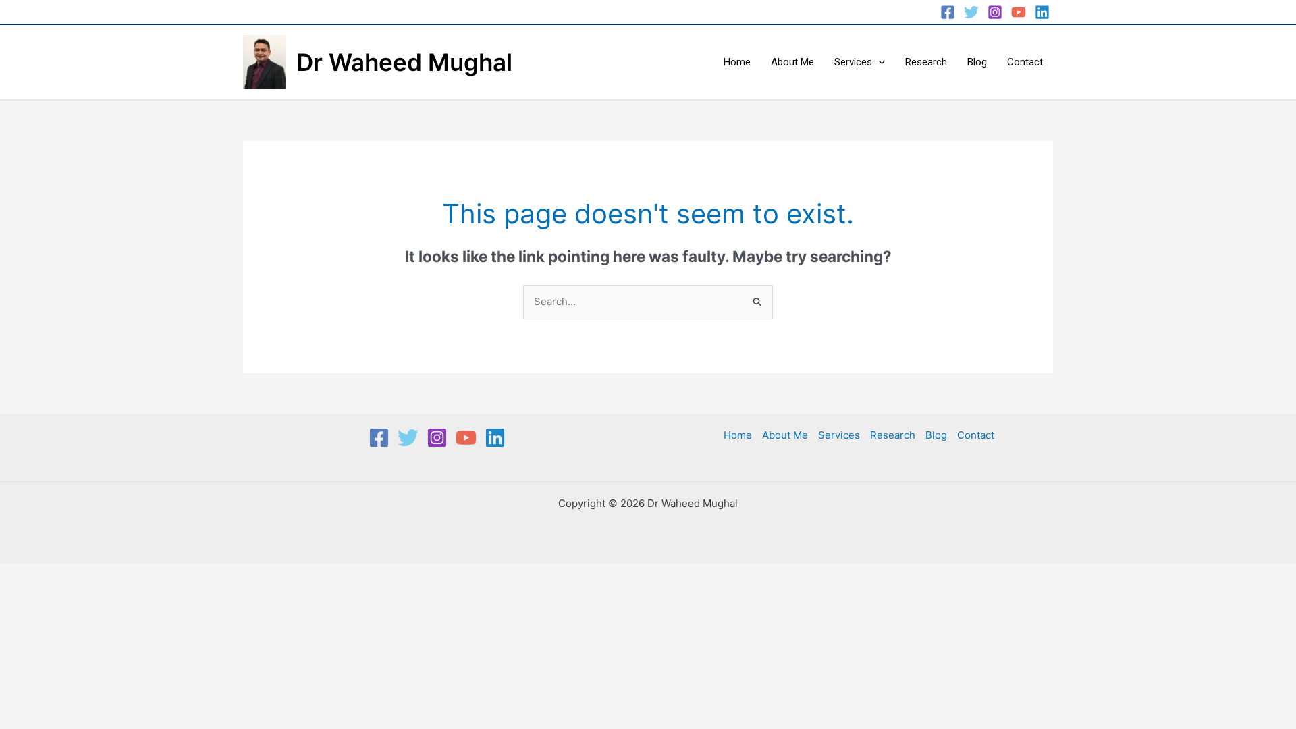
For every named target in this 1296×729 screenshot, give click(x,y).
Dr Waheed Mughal (404, 62)
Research (926, 62)
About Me (792, 62)
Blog (977, 62)
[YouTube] (1018, 12)
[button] (878, 62)
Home (737, 62)
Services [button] (853, 62)
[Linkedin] (1042, 12)
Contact (1025, 62)
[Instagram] (995, 12)
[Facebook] (948, 12)
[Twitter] (971, 12)
